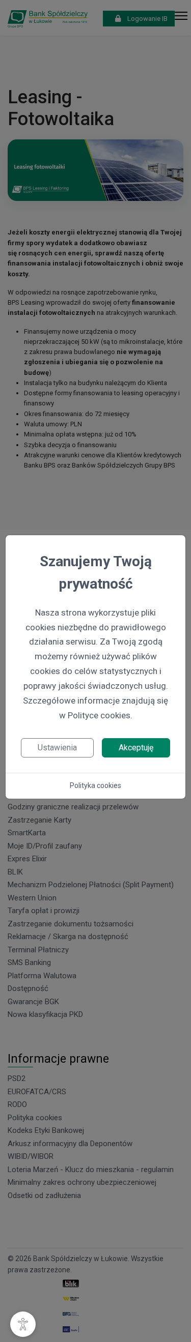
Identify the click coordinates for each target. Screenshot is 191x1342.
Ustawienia (57, 747)
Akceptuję (136, 747)
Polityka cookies (95, 785)
